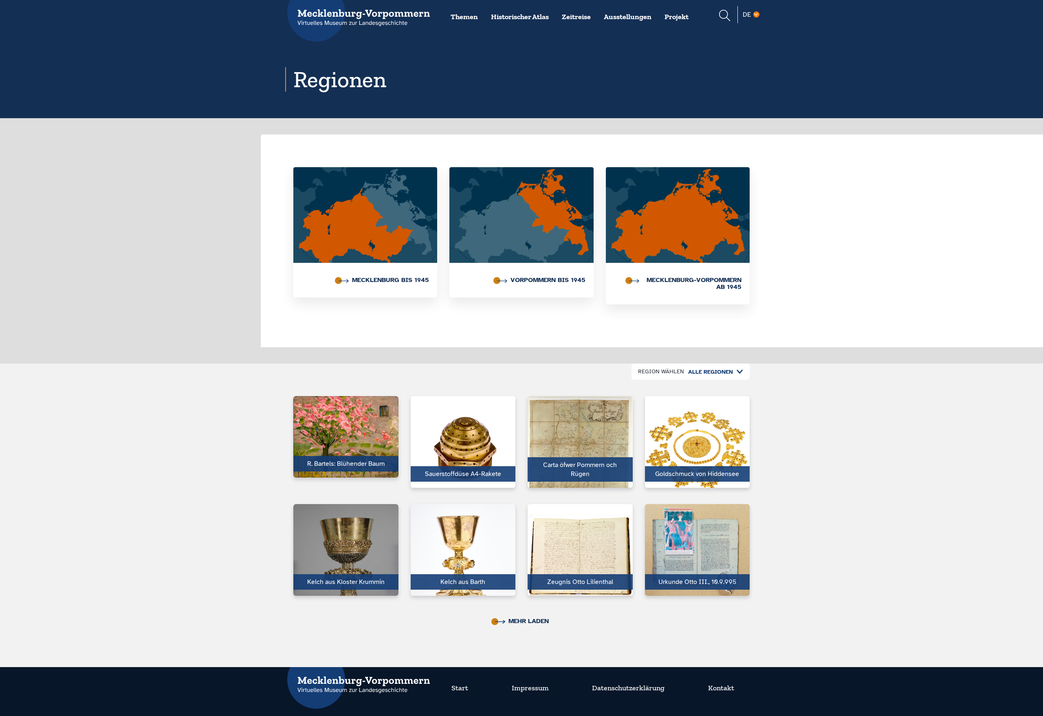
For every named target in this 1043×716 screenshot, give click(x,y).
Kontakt (721, 687)
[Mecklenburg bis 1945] (365, 217)
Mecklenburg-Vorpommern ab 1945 (694, 283)
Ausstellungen (627, 16)
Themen (464, 16)
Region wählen (661, 371)
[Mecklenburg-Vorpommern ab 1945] (678, 217)
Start (459, 687)
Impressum (530, 687)
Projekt (677, 16)
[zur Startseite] (358, 680)
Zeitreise (576, 16)
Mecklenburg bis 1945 (390, 280)
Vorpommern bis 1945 (547, 280)
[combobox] (713, 371)
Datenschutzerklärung (628, 687)
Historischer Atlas (520, 16)
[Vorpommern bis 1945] (521, 217)
